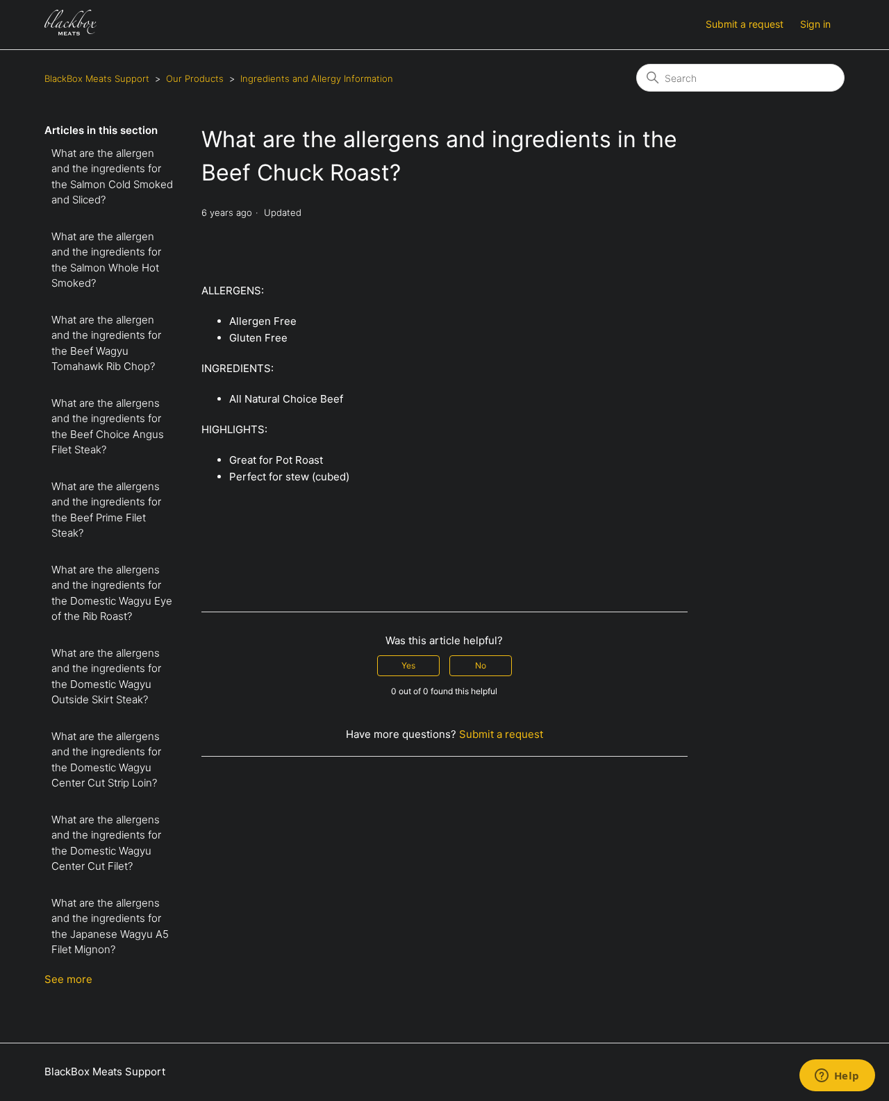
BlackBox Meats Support (96, 78)
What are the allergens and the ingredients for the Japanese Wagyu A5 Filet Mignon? (110, 926)
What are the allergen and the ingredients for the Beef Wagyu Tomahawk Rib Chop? (106, 343)
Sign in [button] (815, 24)
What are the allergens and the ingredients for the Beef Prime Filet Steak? (106, 510)
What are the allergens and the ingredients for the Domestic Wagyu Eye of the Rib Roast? (111, 593)
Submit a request (744, 24)
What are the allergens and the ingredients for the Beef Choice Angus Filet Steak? (107, 426)
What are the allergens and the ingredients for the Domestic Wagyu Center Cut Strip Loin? (106, 760)
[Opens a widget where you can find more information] (837, 1076)
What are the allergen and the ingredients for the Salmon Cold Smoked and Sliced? (112, 176)
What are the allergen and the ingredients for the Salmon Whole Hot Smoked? (106, 260)
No (480, 665)
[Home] (70, 31)
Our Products (195, 78)
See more (68, 979)
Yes (408, 665)
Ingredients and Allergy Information (316, 78)
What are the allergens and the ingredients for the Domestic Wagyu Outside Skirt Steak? (106, 676)
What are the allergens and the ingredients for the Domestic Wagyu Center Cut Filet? (106, 843)
